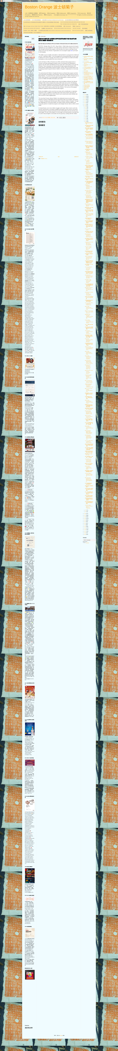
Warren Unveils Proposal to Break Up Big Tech (88, 416)
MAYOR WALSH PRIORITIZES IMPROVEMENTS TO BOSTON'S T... (88, 432)
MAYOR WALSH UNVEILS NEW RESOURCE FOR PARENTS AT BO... (88, 412)
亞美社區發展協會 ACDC (88, 67)
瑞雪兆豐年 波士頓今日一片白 (89, 454)
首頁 (58, 156)
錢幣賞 (85, 89)
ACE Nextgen (86, 61)
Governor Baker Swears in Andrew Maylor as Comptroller (89, 507)
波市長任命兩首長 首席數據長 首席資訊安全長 (89, 499)
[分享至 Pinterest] (65, 117)
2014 (85, 520)
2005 (85, 534)
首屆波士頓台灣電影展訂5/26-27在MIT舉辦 (89, 297)
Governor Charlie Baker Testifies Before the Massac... (88, 248)
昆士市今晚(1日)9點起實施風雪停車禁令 (89, 496)
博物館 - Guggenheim (76, 26)
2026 (85, 94)
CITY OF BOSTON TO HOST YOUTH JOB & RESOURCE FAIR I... (89, 138)
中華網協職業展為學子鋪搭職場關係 (89, 301)
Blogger (61, 1035)
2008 (85, 529)
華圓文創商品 (86, 87)
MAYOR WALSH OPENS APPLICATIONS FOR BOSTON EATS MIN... (89, 215)
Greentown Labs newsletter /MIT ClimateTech (32, 28)
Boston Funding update (88, 229)
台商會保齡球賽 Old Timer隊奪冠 (88, 219)
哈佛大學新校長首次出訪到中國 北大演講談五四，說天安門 (89, 272)
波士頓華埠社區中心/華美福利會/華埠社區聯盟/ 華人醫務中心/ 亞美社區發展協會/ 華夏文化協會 (41, 22)
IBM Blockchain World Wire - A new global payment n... (89, 311)
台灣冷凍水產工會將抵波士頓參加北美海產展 (89, 489)
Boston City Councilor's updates (77, 30)
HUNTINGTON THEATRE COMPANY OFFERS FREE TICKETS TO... (89, 316)
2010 (85, 526)
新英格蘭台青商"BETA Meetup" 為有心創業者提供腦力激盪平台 (89, 226)
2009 (85, 528)
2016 (85, 516)
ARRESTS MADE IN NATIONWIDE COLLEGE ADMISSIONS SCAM (89, 385)
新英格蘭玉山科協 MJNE (88, 77)
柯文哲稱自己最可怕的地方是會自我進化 (89, 232)
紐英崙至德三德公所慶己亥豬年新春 (89, 208)
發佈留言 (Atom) (44, 158)
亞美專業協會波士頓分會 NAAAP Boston (88, 74)
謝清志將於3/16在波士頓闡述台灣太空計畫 (89, 394)
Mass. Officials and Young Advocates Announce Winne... (89, 381)
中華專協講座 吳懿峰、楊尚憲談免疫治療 (89, 397)
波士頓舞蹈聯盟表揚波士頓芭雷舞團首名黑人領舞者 (89, 182)
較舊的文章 (76, 156)
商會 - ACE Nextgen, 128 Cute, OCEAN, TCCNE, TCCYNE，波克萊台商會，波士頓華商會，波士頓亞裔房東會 (43, 26)
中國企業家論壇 (87, 86)
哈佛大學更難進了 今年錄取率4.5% (89, 132)
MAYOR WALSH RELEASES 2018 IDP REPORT (89, 205)
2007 (85, 531)
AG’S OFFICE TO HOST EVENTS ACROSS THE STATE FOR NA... (88, 460)
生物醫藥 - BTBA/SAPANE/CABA (47, 28)
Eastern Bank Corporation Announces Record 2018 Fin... (89, 321)
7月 (86, 115)
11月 (86, 108)
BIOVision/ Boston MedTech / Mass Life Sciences (62, 28)
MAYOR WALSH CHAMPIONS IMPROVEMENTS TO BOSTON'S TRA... (88, 437)
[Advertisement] (29, 1002)
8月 (86, 113)
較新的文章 (41, 156)
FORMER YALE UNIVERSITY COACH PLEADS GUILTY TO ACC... (89, 153)
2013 (85, 521)
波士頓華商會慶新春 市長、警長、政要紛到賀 (89, 420)
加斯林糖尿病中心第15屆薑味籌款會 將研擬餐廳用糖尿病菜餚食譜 (89, 201)
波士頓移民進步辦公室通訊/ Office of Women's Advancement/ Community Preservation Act (55, 30)
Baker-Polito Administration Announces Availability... (88, 357)
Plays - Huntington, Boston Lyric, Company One (69, 24)
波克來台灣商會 (87, 85)
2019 (85, 105)
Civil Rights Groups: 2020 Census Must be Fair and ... (89, 157)
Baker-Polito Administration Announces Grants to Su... (89, 308)
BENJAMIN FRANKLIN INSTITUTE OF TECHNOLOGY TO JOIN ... (89, 289)
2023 (85, 99)
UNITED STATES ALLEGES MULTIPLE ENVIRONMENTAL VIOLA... (89, 348)
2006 (85, 532)
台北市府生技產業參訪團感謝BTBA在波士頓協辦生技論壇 (89, 261)
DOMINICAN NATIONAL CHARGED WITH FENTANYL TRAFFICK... (88, 186)
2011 (85, 524)
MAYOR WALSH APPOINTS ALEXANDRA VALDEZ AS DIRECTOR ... (88, 366)
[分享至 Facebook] (63, 117)
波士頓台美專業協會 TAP (88, 76)
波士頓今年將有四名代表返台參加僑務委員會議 (89, 221)
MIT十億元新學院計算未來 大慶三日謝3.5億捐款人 (89, 492)
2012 (85, 523)
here (72, 50)
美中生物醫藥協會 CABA (88, 81)
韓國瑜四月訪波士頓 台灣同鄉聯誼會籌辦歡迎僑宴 (89, 405)
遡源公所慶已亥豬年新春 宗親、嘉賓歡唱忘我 (89, 129)
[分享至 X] (62, 117)
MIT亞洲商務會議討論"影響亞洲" (88, 484)
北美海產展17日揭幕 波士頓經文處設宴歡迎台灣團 (89, 336)
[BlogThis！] (61, 117)
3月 (86, 121)
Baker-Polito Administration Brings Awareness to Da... (88, 353)
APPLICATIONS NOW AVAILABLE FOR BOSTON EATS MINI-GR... (88, 258)
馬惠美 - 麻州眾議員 (88, 30)
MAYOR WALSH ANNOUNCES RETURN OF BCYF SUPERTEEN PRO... (89, 196)
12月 (86, 107)
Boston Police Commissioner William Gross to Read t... (88, 468)
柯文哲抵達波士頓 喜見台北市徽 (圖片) (89, 252)
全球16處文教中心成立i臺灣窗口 (89, 150)
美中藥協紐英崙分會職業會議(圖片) (89, 126)
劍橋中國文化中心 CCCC (88, 72)
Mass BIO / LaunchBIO (77, 28)
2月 (86, 510)
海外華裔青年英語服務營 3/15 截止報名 (89, 409)
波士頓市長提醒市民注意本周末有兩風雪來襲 (89, 502)
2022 (85, 101)
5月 (86, 118)
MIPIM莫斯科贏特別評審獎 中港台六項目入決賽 (89, 344)
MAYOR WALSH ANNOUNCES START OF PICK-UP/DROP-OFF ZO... (89, 362)
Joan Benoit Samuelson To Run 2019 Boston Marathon (89, 340)
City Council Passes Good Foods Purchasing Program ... (88, 268)
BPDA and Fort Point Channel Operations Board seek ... (88, 390)
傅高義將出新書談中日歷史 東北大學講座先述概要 (89, 146)
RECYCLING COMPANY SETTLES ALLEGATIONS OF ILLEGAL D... (88, 162)
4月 (86, 119)
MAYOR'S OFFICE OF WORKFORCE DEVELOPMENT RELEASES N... (88, 192)
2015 (85, 518)
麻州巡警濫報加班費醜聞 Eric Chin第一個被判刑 (89, 211)
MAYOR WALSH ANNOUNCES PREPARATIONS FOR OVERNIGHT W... (88, 479)
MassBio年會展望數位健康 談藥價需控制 (89, 135)
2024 (85, 97)
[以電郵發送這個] (59, 117)
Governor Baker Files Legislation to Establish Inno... (89, 303)
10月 (86, 110)
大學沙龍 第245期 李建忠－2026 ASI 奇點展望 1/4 (32, 32)
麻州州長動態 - (85, 28)
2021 (85, 102)
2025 (85, 96)
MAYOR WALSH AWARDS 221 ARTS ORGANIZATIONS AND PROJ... (89, 276)
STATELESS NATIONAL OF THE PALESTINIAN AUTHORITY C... (89, 294)
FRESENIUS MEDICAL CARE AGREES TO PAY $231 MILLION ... (89, 143)
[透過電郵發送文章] (57, 117)
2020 (85, 104)
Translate (87, 542)
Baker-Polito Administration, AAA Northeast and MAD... (89, 427)
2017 (85, 515)
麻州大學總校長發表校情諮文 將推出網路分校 (89, 445)
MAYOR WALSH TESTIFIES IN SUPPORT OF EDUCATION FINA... (89, 235)
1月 (85, 511)
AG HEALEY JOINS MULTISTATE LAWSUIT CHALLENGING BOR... (88, 377)
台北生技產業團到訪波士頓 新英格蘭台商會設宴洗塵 (89, 285)
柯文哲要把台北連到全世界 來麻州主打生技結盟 (89, 239)
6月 (86, 116)
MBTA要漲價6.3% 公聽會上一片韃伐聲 (89, 457)
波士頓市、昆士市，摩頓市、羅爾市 (30, 30)
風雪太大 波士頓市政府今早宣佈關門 (89, 464)
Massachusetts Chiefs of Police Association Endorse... (89, 372)
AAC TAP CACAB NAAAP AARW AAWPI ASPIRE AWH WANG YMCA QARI (73, 22)
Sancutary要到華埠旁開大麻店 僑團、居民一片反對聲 (89, 423)
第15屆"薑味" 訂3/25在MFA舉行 (89, 265)
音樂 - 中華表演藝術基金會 (83, 24)
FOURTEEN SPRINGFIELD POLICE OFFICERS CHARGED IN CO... (89, 173)
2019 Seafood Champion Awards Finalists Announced (89, 332)
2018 (85, 513)
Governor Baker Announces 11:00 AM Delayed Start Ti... (88, 475)
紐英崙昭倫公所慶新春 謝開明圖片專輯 (89, 471)
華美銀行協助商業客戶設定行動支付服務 (89, 452)
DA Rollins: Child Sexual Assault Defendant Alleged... (88, 281)
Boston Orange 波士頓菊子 (49, 7)
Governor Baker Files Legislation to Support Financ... (89, 441)
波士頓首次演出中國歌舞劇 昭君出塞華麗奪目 (89, 328)
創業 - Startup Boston (67, 26)
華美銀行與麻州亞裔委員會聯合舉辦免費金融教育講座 (89, 166)
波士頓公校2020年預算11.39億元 (89, 177)
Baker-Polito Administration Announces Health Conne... (89, 402)
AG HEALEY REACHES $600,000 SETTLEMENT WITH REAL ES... (89, 244)
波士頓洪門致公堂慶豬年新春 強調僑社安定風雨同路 (89, 448)
